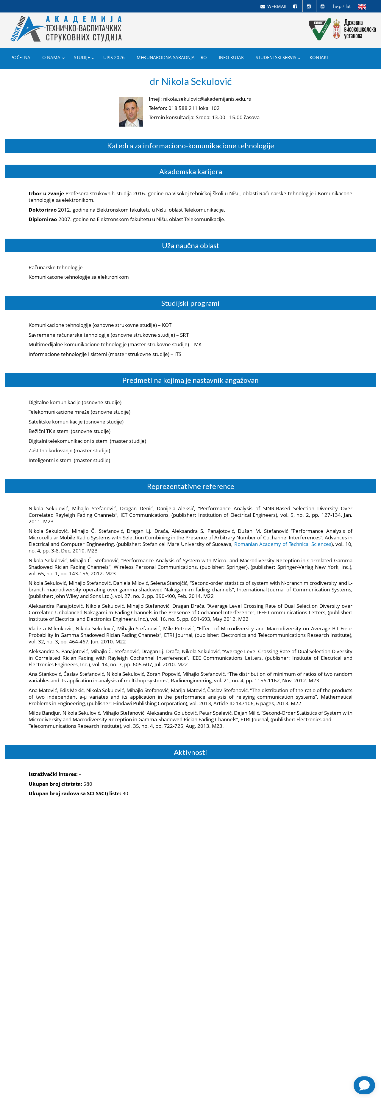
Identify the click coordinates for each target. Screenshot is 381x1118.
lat (348, 6)
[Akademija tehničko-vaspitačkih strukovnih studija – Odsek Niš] (67, 21)
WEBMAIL (277, 6)
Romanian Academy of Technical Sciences (282, 544)
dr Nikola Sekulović (191, 81)
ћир (337, 6)
